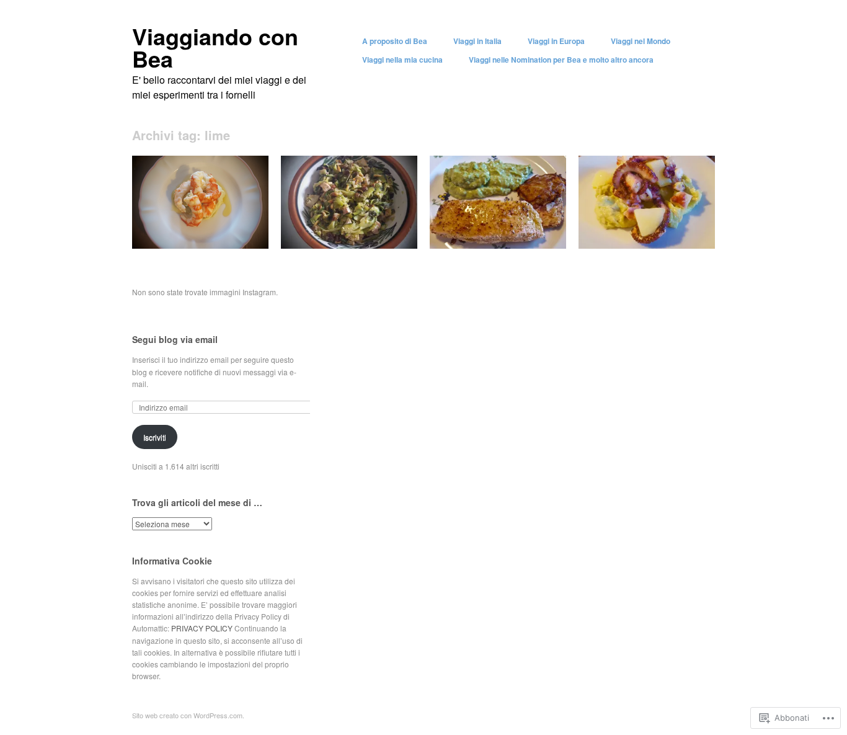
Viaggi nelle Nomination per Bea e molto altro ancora (561, 59)
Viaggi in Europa (556, 41)
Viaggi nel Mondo (640, 41)
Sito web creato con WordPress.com (187, 715)
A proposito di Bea (394, 41)
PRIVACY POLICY (202, 628)
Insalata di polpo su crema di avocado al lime (652, 229)
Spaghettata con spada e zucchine (344, 229)
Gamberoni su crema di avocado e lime (195, 229)
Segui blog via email (175, 339)
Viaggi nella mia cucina (402, 59)
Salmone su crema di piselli (508, 234)
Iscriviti (154, 437)
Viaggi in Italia (477, 41)
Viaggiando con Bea (215, 47)
